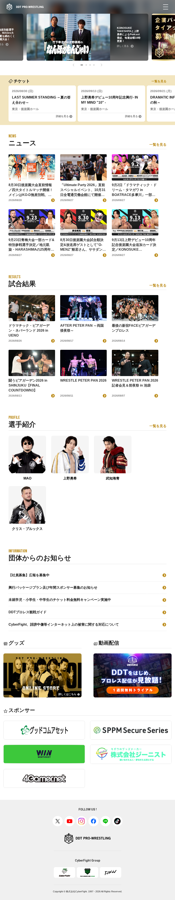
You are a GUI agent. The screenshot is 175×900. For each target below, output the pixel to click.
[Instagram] (81, 821)
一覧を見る (159, 81)
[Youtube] (69, 821)
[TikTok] (117, 821)
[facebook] (93, 821)
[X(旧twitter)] (57, 821)
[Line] (105, 821)
